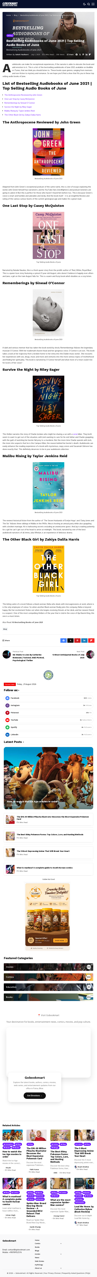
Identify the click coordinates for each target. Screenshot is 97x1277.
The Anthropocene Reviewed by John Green (23, 95)
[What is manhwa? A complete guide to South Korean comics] (10, 869)
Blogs (37, 1251)
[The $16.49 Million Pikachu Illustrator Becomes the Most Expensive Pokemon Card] (10, 819)
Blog (15, 15)
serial (75, 434)
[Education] (48, 987)
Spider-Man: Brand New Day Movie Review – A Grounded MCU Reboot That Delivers (36, 1209)
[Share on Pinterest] (83, 54)
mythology (39, 1265)
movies (37, 1254)
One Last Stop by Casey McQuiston (19, 99)
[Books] (48, 997)
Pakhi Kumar (34, 1169)
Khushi (8, 1168)
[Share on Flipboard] (90, 54)
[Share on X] (80, 54)
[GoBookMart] (10, 4)
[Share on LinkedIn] (86, 54)
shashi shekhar (83, 1167)
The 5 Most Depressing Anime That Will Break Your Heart (43, 851)
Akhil (55, 1173)
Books (37, 1247)
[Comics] (48, 977)
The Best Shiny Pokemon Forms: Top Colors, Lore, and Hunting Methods (50, 834)
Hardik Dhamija (35, 1227)
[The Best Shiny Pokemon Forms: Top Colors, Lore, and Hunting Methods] (10, 836)
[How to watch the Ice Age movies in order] (48, 778)
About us (38, 1268)
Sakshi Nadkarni (22, 54)
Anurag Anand (59, 1216)
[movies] (48, 967)
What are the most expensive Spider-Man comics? (60, 1202)
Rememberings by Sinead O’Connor (19, 103)
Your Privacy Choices (52, 1273)
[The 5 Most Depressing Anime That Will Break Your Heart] (10, 852)
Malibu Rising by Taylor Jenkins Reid (19, 111)
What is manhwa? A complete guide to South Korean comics (45, 868)
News (37, 1258)
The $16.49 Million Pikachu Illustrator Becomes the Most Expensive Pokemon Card (53, 818)
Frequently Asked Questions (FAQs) (76, 1273)
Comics (37, 1243)
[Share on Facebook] (77, 54)
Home (8, 15)
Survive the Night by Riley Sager (18, 107)
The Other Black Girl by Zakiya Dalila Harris (22, 115)
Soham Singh (10, 1215)
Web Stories (39, 1261)
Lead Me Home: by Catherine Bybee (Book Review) (84, 1209)
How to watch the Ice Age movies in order (32, 801)
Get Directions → (34, 1095)
